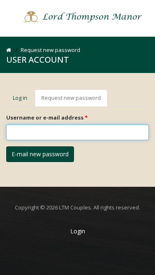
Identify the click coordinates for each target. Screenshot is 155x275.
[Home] (78, 16)
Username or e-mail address (47, 117)
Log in (20, 97)
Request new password (74, 100)
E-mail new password (40, 154)
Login (77, 231)
